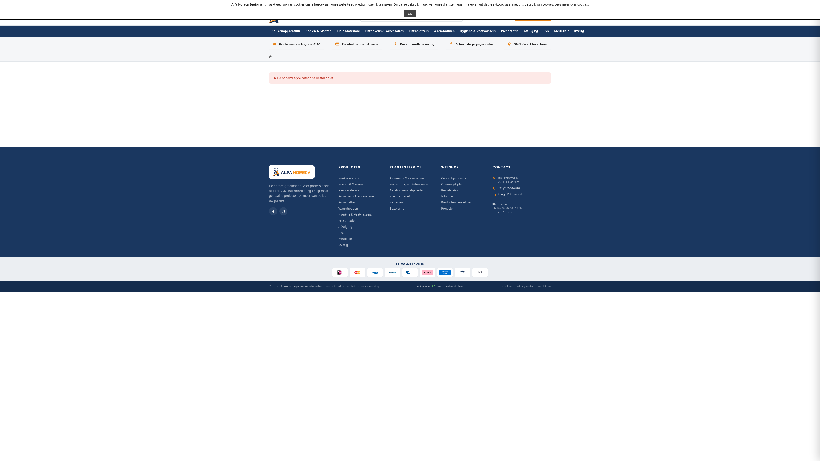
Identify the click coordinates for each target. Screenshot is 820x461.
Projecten (448, 208)
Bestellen (396, 202)
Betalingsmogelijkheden (407, 190)
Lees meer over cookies (571, 4)
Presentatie (509, 31)
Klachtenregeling (402, 196)
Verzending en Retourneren (410, 184)
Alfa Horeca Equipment (293, 286)
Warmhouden (444, 31)
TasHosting (372, 286)
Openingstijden (452, 184)
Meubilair (561, 31)
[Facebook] (273, 211)
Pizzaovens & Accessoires (384, 31)
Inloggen (447, 196)
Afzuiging (531, 31)
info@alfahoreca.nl (510, 194)
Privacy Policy (525, 286)
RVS (546, 31)
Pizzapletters (419, 31)
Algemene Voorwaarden (407, 178)
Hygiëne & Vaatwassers (478, 31)
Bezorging (397, 208)
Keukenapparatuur (286, 31)
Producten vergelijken (457, 202)
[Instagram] (283, 211)
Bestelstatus (450, 190)
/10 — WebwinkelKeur (440, 286)
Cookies (507, 286)
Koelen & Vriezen (319, 31)
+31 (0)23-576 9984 (509, 188)
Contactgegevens (453, 178)
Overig (579, 31)
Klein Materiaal (348, 31)
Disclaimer (544, 286)
